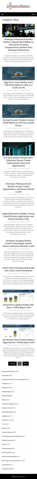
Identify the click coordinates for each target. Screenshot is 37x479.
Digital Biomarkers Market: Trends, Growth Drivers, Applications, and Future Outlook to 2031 (18, 216)
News (3, 444)
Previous (12, 363)
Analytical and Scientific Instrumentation (14, 379)
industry (4, 428)
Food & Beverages (7, 412)
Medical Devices (7, 440)
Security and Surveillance (9, 456)
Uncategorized (6, 469)
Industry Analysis (7, 432)
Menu (33, 14)
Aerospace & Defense (8, 371)
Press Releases (6, 452)
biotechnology (6, 396)
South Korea (5, 464)
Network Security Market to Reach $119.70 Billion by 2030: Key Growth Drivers (18, 123)
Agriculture (5, 375)
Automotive (5, 383)
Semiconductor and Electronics (11, 460)
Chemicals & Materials (8, 404)
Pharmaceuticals (7, 448)
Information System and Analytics (12, 436)
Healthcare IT (6, 420)
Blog (3, 400)
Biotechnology (6, 391)
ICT (3, 424)
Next (25, 363)
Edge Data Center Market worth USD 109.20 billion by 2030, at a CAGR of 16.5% (18, 85)
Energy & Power (7, 408)
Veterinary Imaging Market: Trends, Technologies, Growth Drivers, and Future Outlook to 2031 (18, 243)
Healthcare (5, 416)
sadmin (28, 53)
